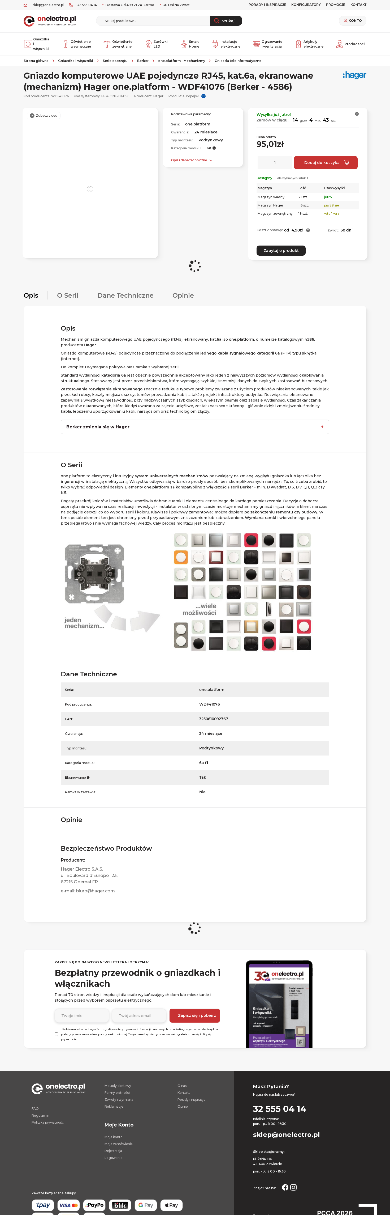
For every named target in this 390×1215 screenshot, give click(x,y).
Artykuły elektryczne (313, 44)
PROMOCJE (335, 5)
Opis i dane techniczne (189, 160)
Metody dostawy (118, 1086)
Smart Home (194, 44)
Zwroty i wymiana (119, 1100)
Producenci (355, 44)
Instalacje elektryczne (230, 44)
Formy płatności (117, 1093)
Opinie (182, 1106)
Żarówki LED (160, 44)
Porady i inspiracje (267, 5)
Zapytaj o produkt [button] (281, 250)
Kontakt (183, 1093)
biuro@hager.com (95, 890)
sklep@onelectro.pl (48, 5)
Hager (158, 96)
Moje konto (114, 1137)
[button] (357, 114)
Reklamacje (114, 1106)
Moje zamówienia (119, 1144)
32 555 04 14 (87, 5)
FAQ (35, 1109)
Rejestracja (113, 1151)
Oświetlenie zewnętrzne (122, 44)
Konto (355, 21)
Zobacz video (46, 115)
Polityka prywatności (48, 1122)
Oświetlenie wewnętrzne (81, 44)
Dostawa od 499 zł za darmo (129, 5)
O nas (182, 1086)
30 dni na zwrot (176, 5)
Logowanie (114, 1158)
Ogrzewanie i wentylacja (272, 44)
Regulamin (40, 1115)
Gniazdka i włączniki (41, 44)
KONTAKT (358, 5)
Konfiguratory (306, 5)
